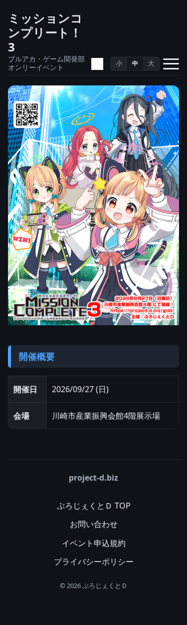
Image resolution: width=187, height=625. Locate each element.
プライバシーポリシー (94, 561)
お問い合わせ (94, 524)
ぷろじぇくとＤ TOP (94, 505)
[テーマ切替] (97, 64)
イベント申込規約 (94, 543)
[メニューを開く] (171, 63)
